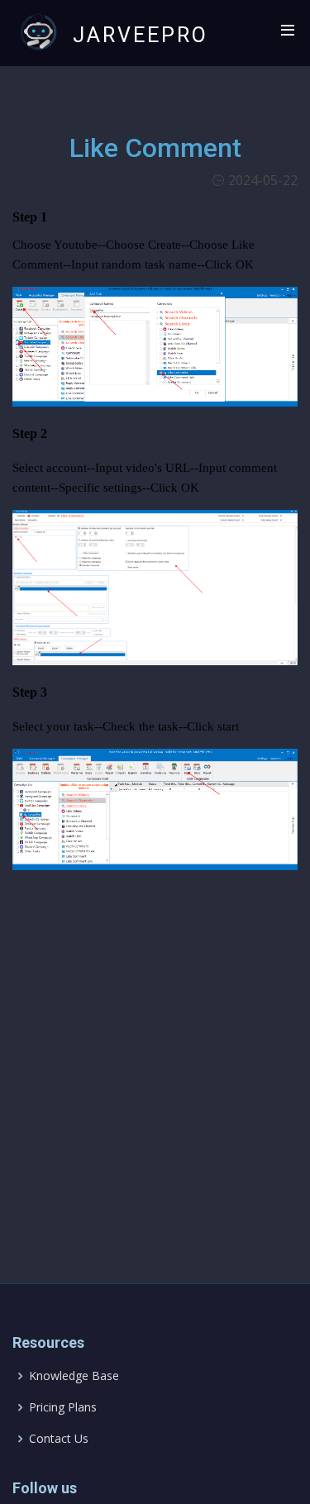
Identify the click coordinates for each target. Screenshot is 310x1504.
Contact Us (58, 1439)
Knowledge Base (74, 1376)
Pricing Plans (63, 1407)
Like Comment (155, 148)
